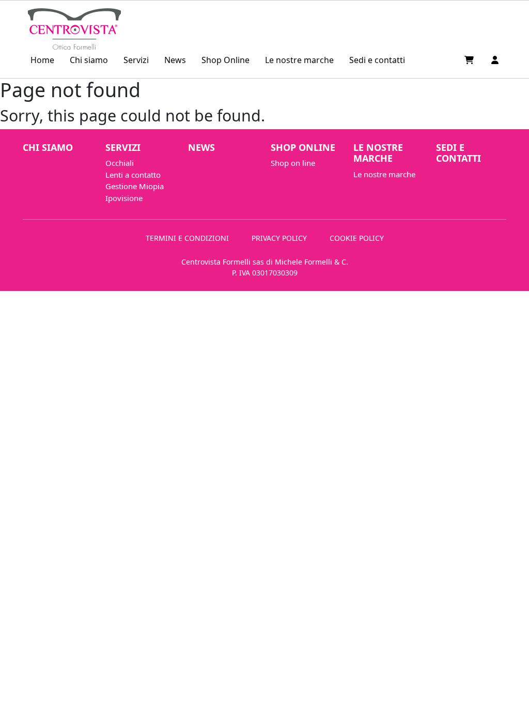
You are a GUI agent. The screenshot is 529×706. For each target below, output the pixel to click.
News (175, 60)
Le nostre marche (299, 60)
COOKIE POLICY (357, 238)
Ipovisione (124, 198)
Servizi (136, 60)
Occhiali (119, 163)
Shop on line (293, 163)
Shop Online (225, 60)
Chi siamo (89, 60)
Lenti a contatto (133, 175)
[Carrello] (470, 60)
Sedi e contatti (377, 60)
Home (42, 60)
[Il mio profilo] (495, 60)
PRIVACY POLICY (279, 238)
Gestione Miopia (134, 186)
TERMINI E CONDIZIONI (187, 238)
